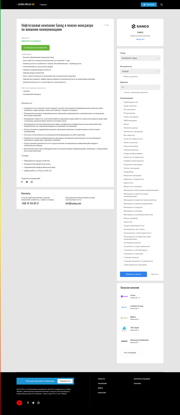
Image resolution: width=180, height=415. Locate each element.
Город (122, 53)
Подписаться (65, 381)
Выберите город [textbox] (129, 58)
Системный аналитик (132, 243)
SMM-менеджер (130, 121)
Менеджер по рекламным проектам (138, 215)
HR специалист (130, 110)
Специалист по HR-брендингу (136, 250)
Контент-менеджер (131, 168)
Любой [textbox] (125, 71)
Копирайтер (128, 172)
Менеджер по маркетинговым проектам (140, 200)
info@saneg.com (73, 203)
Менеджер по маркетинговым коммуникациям (136, 195)
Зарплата (124, 82)
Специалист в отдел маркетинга (137, 246)
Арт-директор (129, 135)
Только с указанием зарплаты (136, 92)
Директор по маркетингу (134, 157)
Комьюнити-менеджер (133, 165)
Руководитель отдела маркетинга (137, 233)
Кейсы (100, 388)
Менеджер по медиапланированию (138, 204)
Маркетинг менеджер (132, 176)
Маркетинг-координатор (134, 179)
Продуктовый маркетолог (134, 226)
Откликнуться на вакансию (35, 48)
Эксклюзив (102, 383)
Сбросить (154, 274)
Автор (126, 124)
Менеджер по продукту (133, 207)
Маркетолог (128, 183)
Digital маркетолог (131, 102)
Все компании (130, 353)
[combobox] (140, 58)
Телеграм (150, 5)
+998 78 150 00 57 (30, 203)
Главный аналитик (131, 150)
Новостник (128, 222)
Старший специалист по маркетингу (138, 261)
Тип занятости (126, 66)
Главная (43, 5)
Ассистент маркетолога (133, 139)
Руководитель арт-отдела (134, 229)
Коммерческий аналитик (134, 161)
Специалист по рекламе (133, 254)
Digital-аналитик (130, 106)
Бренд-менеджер (131, 146)
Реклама (137, 383)
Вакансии (102, 393)
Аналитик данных (131, 128)
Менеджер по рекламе (133, 211)
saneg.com (140, 39)
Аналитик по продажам (133, 132)
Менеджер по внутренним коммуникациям (141, 190)
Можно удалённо (131, 76)
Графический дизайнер (133, 154)
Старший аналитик (131, 257)
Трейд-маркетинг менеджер (135, 265)
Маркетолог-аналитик (133, 187)
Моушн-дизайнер (131, 218)
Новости (101, 379)
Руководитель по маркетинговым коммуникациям (137, 238)
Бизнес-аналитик (131, 143)
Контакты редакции (142, 379)
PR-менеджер (129, 113)
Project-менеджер (131, 117)
